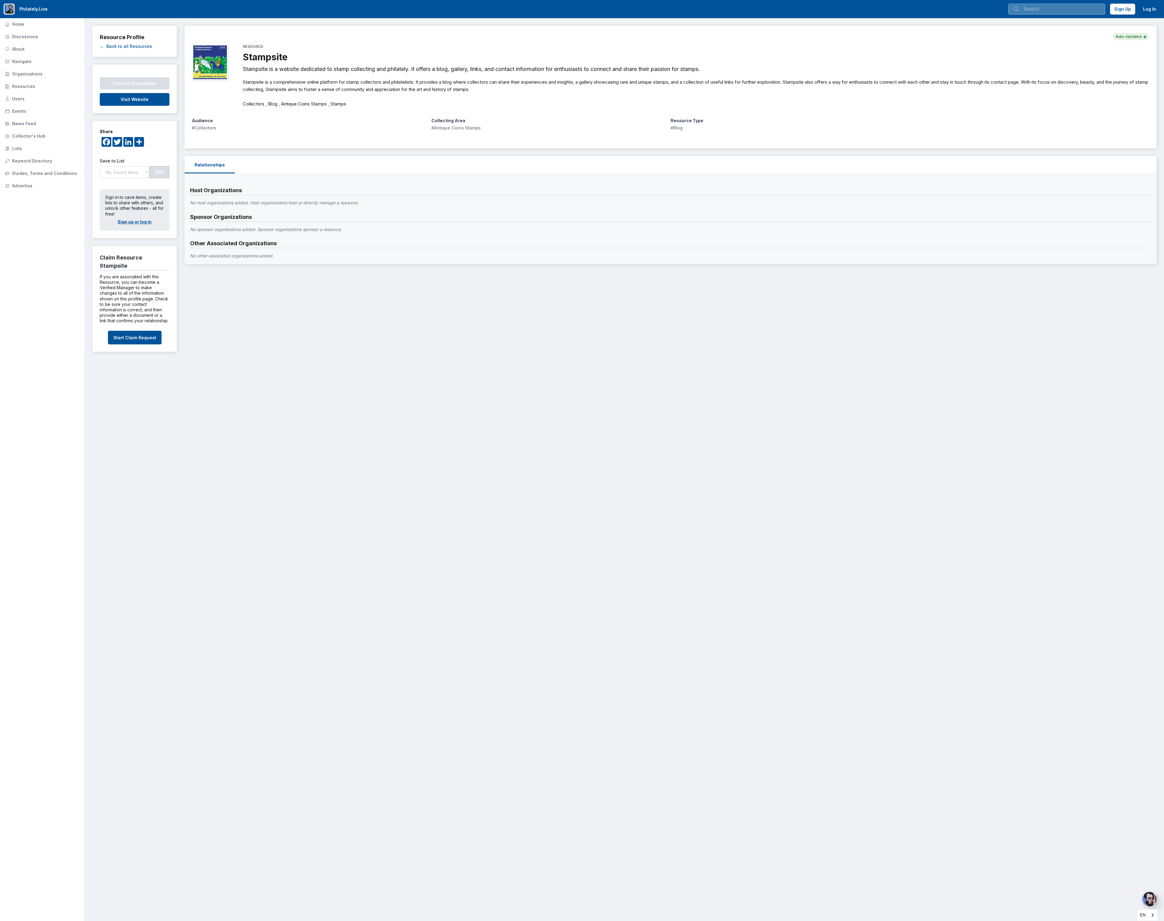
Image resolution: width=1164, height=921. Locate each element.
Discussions (21, 36)
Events (15, 111)
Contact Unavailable (135, 83)
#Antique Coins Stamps (456, 127)
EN (1143, 915)
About (14, 49)
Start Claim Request (134, 337)
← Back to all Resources (126, 46)
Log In (1149, 9)
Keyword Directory (28, 160)
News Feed (20, 123)
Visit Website (135, 99)
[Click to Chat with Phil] (1149, 899)
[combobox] (1147, 915)
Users (14, 98)
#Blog (677, 127)
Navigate (18, 61)
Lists (13, 148)
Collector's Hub (24, 136)
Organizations (23, 73)
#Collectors (204, 127)
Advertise (18, 185)
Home (14, 24)
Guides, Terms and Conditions (40, 173)
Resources (19, 86)
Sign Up (1122, 9)
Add (159, 172)
